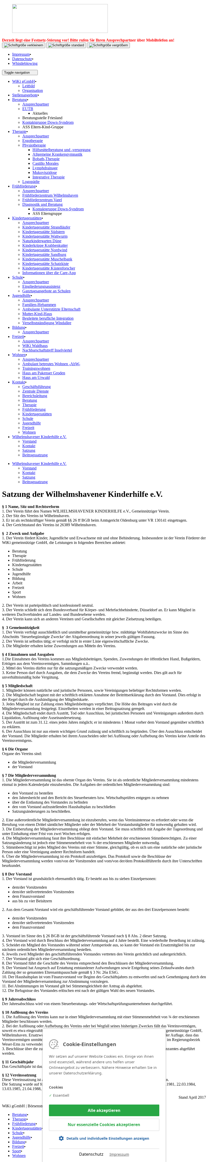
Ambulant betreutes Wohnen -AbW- (51, 364)
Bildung (18, 327)
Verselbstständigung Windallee (46, 323)
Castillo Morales (45, 163)
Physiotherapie (34, 145)
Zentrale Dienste (35, 391)
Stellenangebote (25, 95)
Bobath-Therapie (46, 159)
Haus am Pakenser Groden (43, 373)
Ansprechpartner (35, 104)
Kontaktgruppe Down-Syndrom (48, 122)
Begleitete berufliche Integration (48, 318)
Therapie (19, 131)
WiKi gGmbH (23, 81)
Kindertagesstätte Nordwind (44, 250)
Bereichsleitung (34, 396)
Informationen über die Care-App (49, 273)
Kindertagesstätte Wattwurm (44, 236)
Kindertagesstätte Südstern (43, 232)
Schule (17, 277)
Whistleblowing (25, 63)
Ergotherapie (32, 140)
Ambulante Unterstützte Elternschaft (51, 309)
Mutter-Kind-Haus (37, 314)
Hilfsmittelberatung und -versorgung (61, 150)
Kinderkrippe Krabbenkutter (45, 245)
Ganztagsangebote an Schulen (46, 291)
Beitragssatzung (35, 455)
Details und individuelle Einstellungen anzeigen (107, 1138)
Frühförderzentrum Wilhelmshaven (50, 195)
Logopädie (31, 181)
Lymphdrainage (45, 168)
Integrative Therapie (48, 177)
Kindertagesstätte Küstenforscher (48, 268)
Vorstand (29, 441)
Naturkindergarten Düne (41, 241)
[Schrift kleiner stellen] (23, 45)
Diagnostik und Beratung (42, 204)
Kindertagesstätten (27, 218)
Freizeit (18, 336)
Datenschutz (22, 59)
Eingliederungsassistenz (41, 286)
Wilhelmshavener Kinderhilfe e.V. (39, 437)
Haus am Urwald (36, 377)
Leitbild (28, 86)
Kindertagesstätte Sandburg (44, 254)
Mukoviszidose (44, 172)
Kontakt (18, 382)
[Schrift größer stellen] (108, 45)
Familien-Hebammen (39, 304)
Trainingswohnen (36, 368)
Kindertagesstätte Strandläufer (46, 227)
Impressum (21, 54)
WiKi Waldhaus (35, 345)
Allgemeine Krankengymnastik (57, 154)
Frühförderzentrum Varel (42, 200)
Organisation (32, 90)
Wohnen (19, 355)
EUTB (27, 109)
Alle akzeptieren (104, 1110)
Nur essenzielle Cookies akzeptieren (104, 1124)
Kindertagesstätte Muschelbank (47, 259)
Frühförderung (24, 186)
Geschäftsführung (36, 386)
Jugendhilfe (21, 295)
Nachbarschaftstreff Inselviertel (47, 350)
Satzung (28, 450)
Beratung (19, 99)
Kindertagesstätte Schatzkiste (45, 263)
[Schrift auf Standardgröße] (66, 45)
